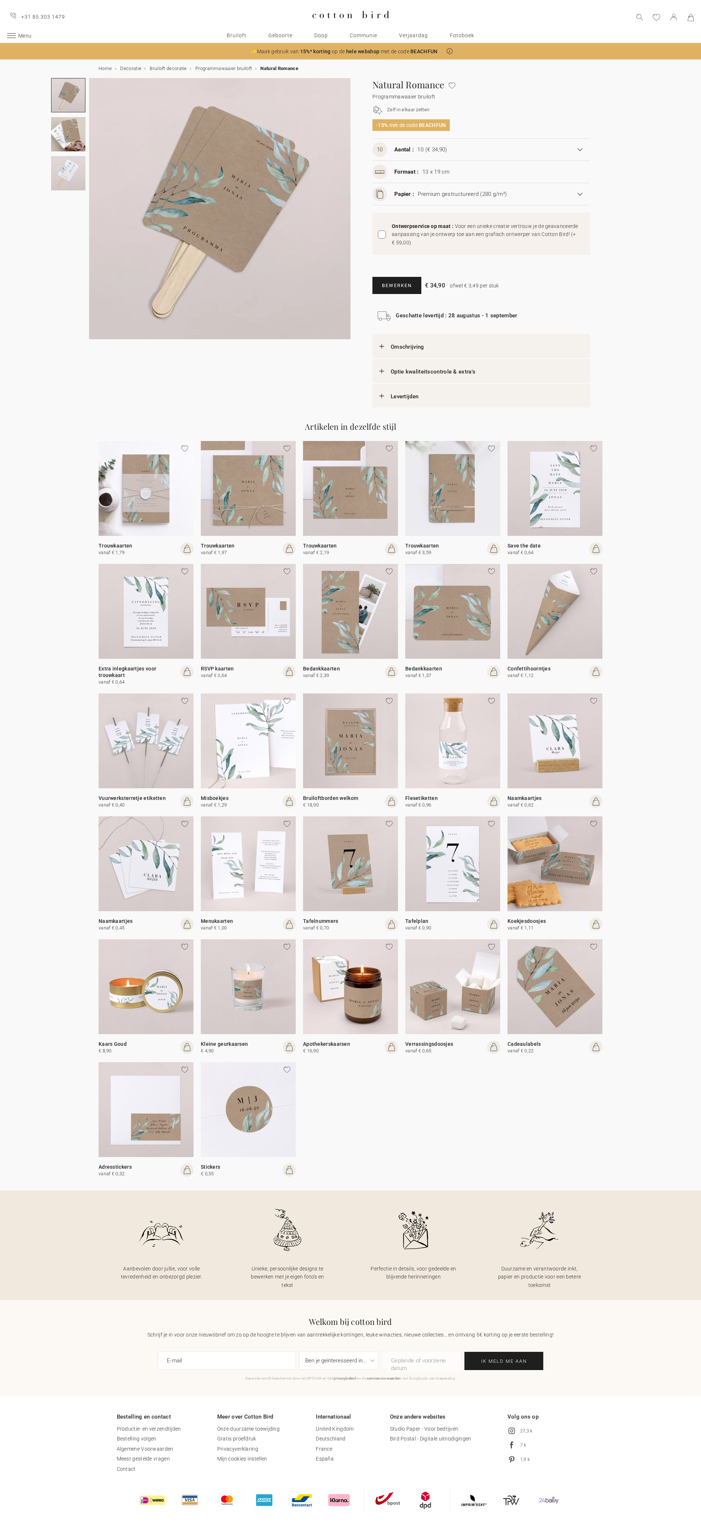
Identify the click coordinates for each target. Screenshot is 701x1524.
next (93, 213)
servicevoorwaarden (384, 1378)
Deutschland (330, 1439)
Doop (321, 35)
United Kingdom (334, 1429)
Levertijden (404, 396)
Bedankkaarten (321, 669)
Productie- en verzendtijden (149, 1429)
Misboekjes (215, 798)
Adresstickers (115, 1167)
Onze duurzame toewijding (248, 1429)
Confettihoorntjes (529, 669)
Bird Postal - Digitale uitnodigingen (430, 1439)
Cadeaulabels (524, 1044)
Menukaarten (217, 921)
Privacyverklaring (237, 1449)
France (324, 1449)
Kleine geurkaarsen (224, 1044)
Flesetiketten (421, 798)
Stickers (210, 1167)
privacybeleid (345, 1378)
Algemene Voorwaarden (145, 1449)
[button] (449, 51)
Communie (363, 35)
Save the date (524, 546)
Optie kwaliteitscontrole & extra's (433, 371)
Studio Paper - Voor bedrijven (424, 1429)
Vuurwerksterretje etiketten (132, 798)
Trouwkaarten (116, 546)
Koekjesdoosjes (526, 921)
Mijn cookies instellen (242, 1459)
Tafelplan (417, 921)
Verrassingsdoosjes (429, 1044)
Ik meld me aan (504, 1361)
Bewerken (397, 285)
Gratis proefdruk (236, 1439)
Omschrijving (407, 347)
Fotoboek (462, 35)
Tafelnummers (320, 921)
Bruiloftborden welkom (330, 798)
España (325, 1459)
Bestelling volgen (137, 1439)
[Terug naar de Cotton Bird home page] (350, 24)
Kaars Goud (113, 1044)
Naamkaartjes (524, 798)
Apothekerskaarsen (326, 1044)
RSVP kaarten (217, 669)
